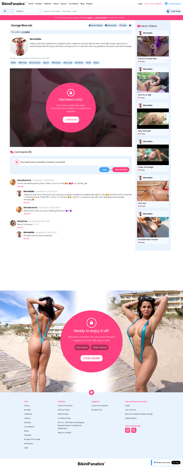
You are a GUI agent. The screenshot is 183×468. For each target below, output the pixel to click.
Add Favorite (111, 25)
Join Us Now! (101, 17)
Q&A (75, 11)
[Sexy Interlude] (153, 118)
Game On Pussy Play (147, 58)
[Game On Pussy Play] (153, 46)
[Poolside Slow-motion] (153, 227)
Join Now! (71, 119)
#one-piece (35, 62)
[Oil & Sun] (153, 191)
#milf (88, 62)
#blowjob (56, 62)
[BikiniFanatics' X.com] (133, 430)
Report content (64, 432)
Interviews (66, 11)
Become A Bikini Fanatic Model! (138, 414)
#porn (46, 62)
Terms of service (65, 405)
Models (39, 3)
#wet (13, 62)
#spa (96, 62)
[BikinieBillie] (19, 46)
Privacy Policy (64, 410)
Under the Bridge (145, 167)
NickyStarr (22, 221)
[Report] (130, 25)
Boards (64, 3)
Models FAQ (97, 410)
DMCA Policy (63, 414)
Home (31, 3)
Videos (56, 3)
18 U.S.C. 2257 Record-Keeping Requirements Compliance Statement (71, 425)
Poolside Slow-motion (148, 239)
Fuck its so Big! (144, 95)
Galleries (47, 3)
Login (140, 3)
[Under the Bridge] (153, 155)
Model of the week (52, 11)
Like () (20, 186)
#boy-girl (68, 62)
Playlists (89, 3)
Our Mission (74, 3)
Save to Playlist (96, 25)
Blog (82, 3)
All (5, 11)
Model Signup (175, 3)
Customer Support (100, 405)
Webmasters (131, 418)
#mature (79, 62)
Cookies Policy (64, 418)
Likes (124, 25)
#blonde (22, 62)
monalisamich (24, 180)
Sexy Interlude (144, 131)
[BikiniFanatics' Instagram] (127, 430)
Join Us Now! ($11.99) (153, 3)
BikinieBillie (35, 39)
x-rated (26, 32)
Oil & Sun (142, 203)
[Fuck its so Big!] (153, 82)
